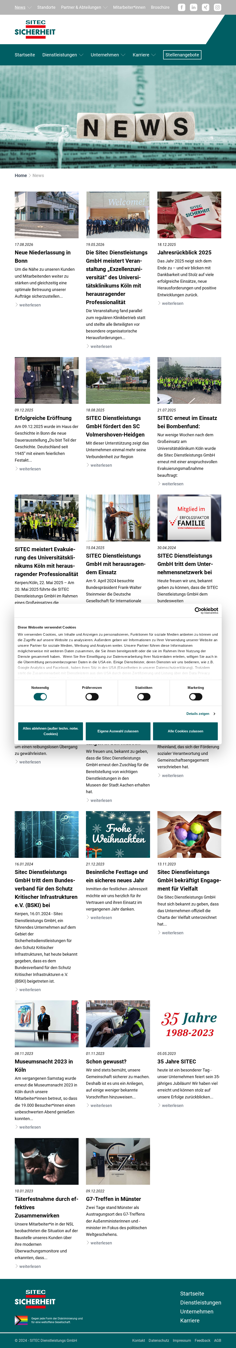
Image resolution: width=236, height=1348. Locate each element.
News (20, 7)
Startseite (25, 55)
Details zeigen (197, 714)
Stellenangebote (182, 55)
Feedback (202, 1340)
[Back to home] (118, 29)
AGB (217, 1340)
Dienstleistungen (59, 55)
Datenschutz (159, 1340)
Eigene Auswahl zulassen (118, 731)
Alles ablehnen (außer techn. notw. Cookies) (50, 731)
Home (21, 175)
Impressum (182, 1340)
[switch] (92, 697)
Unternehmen (105, 55)
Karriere (141, 55)
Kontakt (138, 1340)
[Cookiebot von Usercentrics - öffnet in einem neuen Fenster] (198, 610)
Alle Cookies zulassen (185, 731)
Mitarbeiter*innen (129, 7)
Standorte (46, 7)
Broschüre (160, 7)
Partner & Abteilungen (81, 7)
